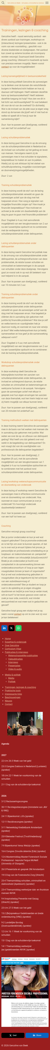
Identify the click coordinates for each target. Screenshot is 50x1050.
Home (8, 638)
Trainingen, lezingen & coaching (20, 687)
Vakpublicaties (15, 659)
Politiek (11, 681)
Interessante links (13, 694)
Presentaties (14, 665)
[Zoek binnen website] (3, 3)
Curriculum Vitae (13, 648)
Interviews (13, 662)
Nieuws (8, 701)
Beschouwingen (12, 697)
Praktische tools (13, 690)
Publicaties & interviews (16, 652)
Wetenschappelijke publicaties (23, 655)
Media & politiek (13, 674)
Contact (8, 704)
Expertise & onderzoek (15, 642)
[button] (46, 714)
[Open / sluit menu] (47, 3)
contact (5, 67)
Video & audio (15, 669)
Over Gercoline (12, 645)
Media (11, 678)
